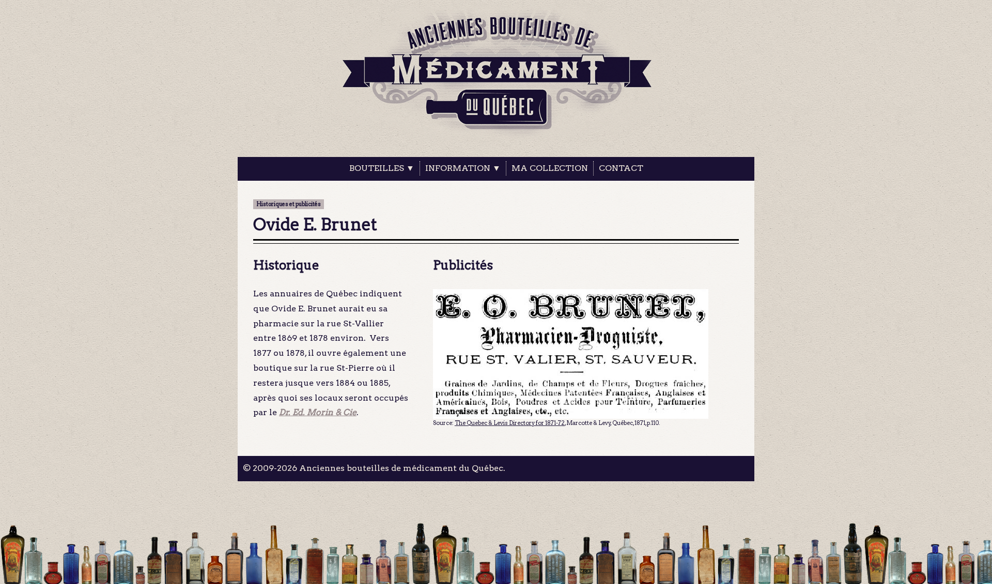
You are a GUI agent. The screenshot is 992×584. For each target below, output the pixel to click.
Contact (621, 168)
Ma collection (550, 168)
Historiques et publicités (288, 204)
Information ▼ (463, 168)
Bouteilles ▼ (381, 168)
